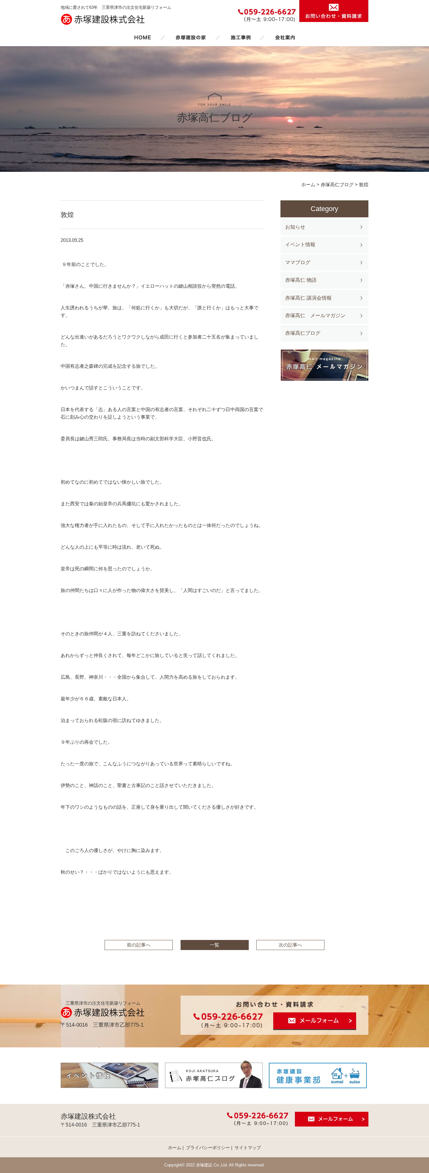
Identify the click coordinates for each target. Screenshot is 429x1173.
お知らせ (295, 227)
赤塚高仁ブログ (302, 333)
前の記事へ (138, 945)
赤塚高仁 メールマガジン (315, 315)
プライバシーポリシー (208, 1147)
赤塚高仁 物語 (301, 280)
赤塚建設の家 (190, 37)
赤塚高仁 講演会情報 (308, 298)
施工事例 (240, 37)
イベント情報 (300, 244)
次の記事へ (290, 945)
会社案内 (285, 37)
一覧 (214, 945)
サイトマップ (248, 1147)
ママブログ (297, 262)
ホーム (142, 37)
